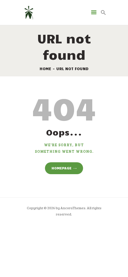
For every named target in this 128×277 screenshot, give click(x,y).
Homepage (61, 168)
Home (45, 68)
